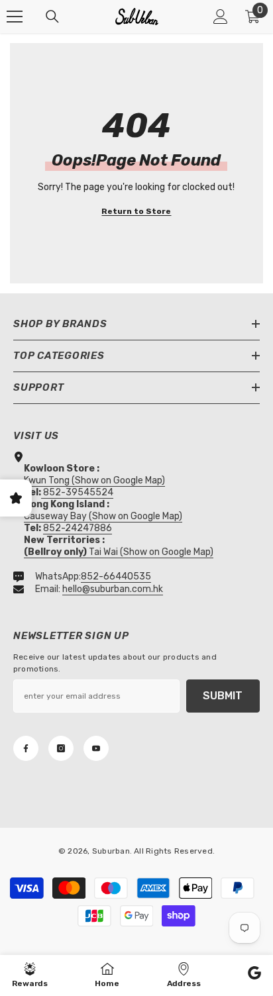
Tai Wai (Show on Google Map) (118, 552)
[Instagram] (61, 748)
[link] (254, 975)
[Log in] (220, 16)
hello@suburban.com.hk (112, 589)
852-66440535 (116, 576)
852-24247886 (77, 528)
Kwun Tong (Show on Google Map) (94, 480)
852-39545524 (78, 492)
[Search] (52, 17)
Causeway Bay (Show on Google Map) (103, 516)
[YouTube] (96, 748)
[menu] (15, 17)
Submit (223, 695)
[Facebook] (25, 748)
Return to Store (136, 211)
